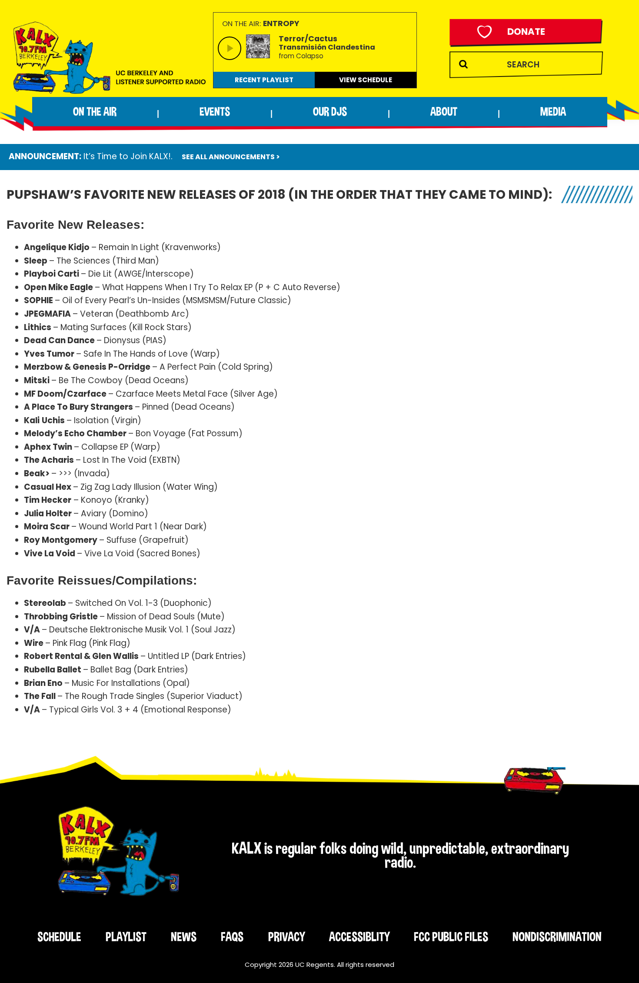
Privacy (286, 936)
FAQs (232, 936)
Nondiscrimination (557, 936)
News (183, 936)
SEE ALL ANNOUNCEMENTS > (231, 157)
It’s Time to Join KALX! (127, 156)
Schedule (59, 936)
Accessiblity (359, 936)
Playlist (126, 936)
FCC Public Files (451, 936)
